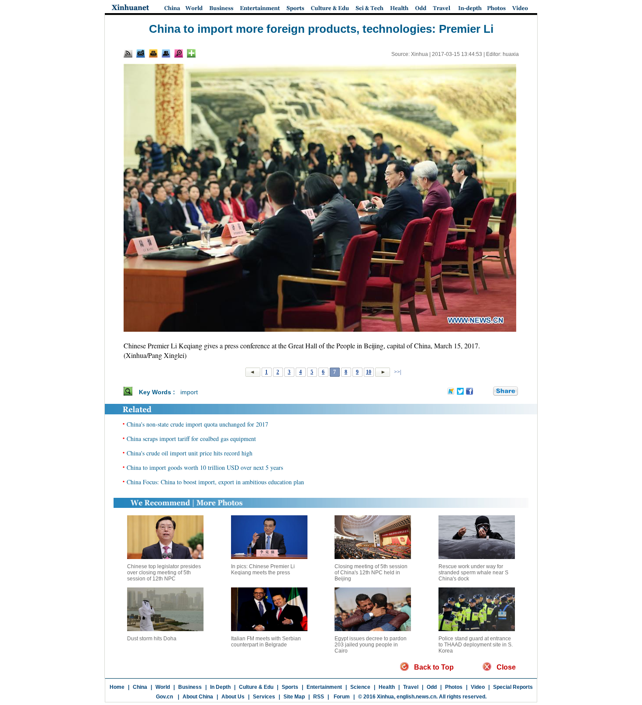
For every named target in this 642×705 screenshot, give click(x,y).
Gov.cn (164, 697)
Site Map (294, 697)
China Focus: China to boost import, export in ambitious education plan (215, 482)
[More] (191, 53)
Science (360, 687)
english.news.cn (416, 697)
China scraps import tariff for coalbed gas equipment (191, 438)
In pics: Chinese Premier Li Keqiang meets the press (263, 569)
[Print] (153, 53)
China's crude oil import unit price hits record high (189, 453)
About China (198, 697)
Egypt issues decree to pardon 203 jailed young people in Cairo (371, 645)
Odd (432, 687)
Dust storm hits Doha (151, 639)
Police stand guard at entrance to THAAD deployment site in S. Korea (475, 645)
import (189, 392)
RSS (318, 697)
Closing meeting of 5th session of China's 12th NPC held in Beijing (371, 572)
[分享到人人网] (487, 392)
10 (368, 372)
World (162, 687)
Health (387, 687)
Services (264, 697)
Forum (341, 697)
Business (190, 687)
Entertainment (324, 687)
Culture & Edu (256, 687)
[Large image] (178, 53)
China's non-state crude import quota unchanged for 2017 (197, 424)
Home (117, 687)
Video (478, 687)
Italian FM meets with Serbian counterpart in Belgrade (266, 642)
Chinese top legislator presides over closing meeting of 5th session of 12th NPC (164, 572)
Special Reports (513, 687)
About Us (233, 697)
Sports (290, 687)
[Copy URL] (166, 53)
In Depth (220, 687)
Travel (410, 687)
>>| (397, 372)
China (140, 687)
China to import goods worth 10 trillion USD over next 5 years (205, 467)
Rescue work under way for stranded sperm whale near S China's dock (473, 572)
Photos (454, 687)
